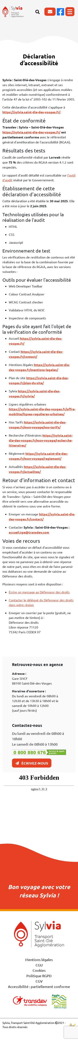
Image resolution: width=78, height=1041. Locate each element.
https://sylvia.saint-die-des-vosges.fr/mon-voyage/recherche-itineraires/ (41, 440)
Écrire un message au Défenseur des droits (39, 592)
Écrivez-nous (34, 763)
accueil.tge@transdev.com (29, 532)
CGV (39, 981)
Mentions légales (39, 959)
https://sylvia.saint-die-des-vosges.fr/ (31, 132)
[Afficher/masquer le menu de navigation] (69, 11)
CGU (39, 965)
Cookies (39, 970)
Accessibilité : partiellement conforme (39, 986)
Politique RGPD (39, 976)
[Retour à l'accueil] (13, 11)
